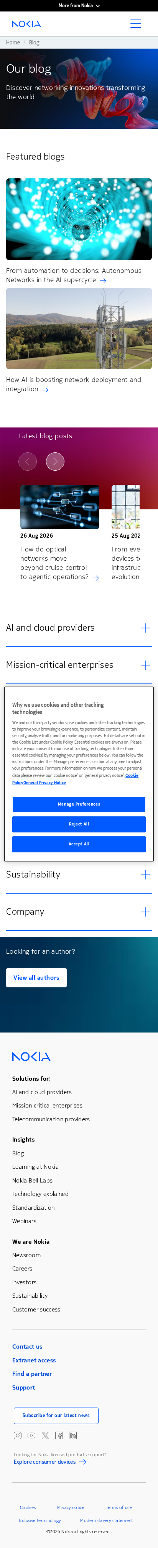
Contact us (27, 1346)
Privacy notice (70, 1507)
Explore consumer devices (45, 1463)
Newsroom (26, 1255)
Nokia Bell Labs (32, 1180)
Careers (22, 1268)
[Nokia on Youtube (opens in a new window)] (31, 1435)
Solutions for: (31, 1079)
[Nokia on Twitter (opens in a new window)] (45, 1435)
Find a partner (32, 1374)
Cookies (28, 1507)
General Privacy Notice (44, 783)
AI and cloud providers (42, 1092)
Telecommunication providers (51, 1119)
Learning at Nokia (35, 1166)
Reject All (79, 824)
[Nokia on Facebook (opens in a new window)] (59, 1435)
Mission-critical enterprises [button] (59, 664)
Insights (23, 1139)
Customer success (36, 1309)
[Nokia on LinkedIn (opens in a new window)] (73, 1435)
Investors (24, 1282)
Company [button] (25, 911)
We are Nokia (30, 1242)
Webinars (24, 1221)
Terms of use (119, 1507)
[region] (79, 774)
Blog (18, 1153)
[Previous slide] (27, 461)
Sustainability (30, 1295)
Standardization (33, 1207)
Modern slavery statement (106, 1520)
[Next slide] (55, 461)
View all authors (36, 978)
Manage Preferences (79, 804)
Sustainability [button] (33, 874)
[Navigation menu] (138, 26)
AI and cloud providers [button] (50, 627)
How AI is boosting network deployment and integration (73, 384)
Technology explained (40, 1193)
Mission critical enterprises (47, 1105)
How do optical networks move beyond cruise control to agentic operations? (54, 563)
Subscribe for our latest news (56, 1416)
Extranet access (34, 1360)
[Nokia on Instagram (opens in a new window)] (17, 1435)
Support (23, 1387)
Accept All (79, 844)
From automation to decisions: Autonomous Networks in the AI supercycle (74, 275)
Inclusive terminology (40, 1520)
